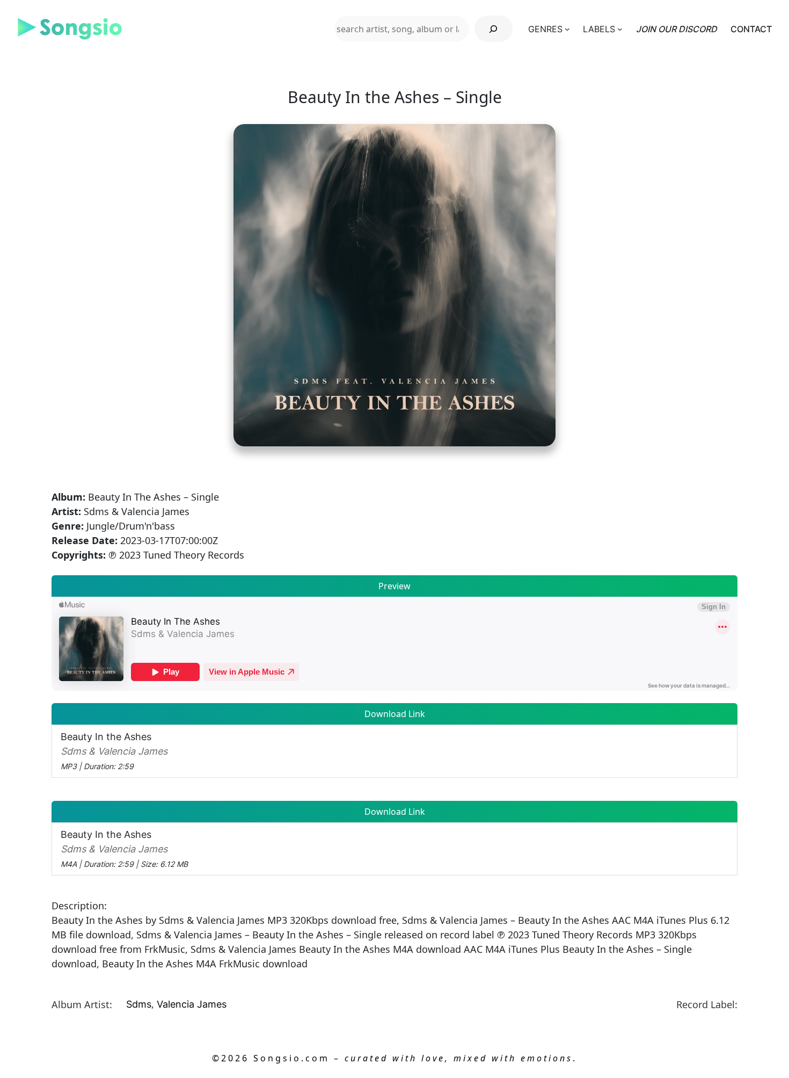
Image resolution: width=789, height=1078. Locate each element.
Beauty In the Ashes (114, 751)
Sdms (138, 1004)
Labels (599, 29)
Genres (545, 29)
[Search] (493, 29)
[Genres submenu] (567, 29)
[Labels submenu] (620, 29)
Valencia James (192, 1004)
